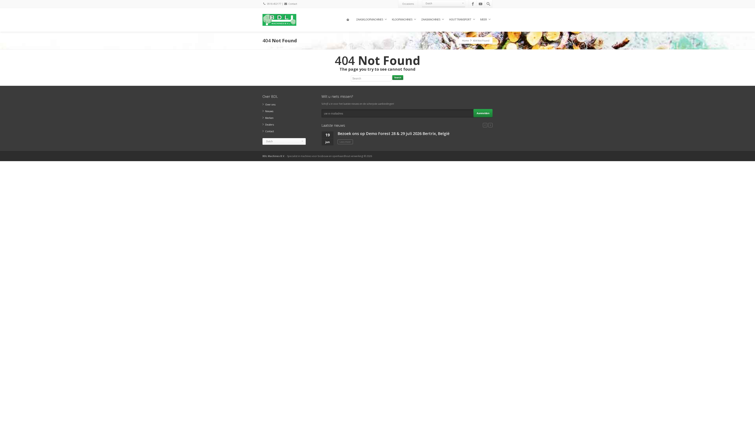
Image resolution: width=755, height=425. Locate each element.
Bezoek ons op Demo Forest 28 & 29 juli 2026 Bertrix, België (393, 133)
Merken (269, 118)
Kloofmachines (402, 19)
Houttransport (460, 19)
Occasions (408, 4)
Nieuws (269, 111)
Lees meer (345, 141)
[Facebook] (473, 4)
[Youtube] (480, 4)
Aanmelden (483, 113)
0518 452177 (274, 4)
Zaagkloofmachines (369, 19)
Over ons (270, 104)
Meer (483, 19)
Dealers (269, 124)
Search (397, 77)
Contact (292, 4)
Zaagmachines (430, 19)
